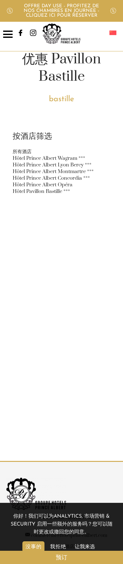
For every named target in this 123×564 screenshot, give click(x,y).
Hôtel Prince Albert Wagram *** (49, 158)
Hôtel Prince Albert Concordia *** (51, 178)
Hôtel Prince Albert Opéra (43, 185)
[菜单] (10, 33)
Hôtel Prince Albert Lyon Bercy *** (52, 165)
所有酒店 (22, 151)
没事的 (34, 546)
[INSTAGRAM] (33, 34)
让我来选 (85, 546)
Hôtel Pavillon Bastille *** (41, 191)
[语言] (113, 33)
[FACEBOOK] (20, 34)
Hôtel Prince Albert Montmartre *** (53, 171)
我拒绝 (58, 546)
